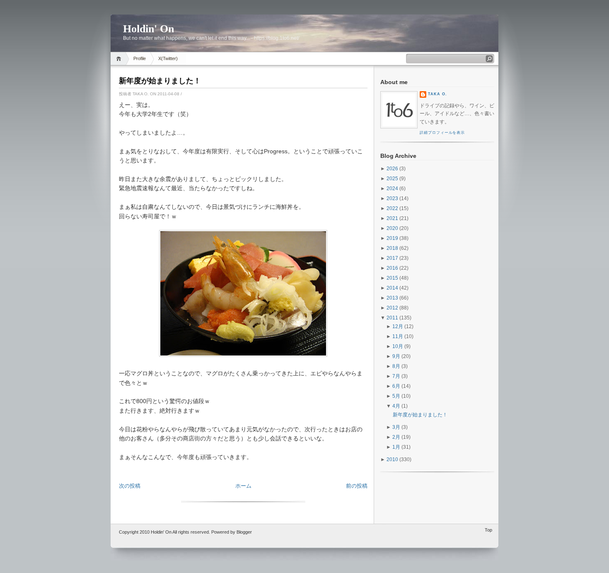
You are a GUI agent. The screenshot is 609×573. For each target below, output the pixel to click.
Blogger (244, 531)
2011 (392, 318)
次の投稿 (129, 486)
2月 (396, 437)
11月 (397, 336)
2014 (392, 288)
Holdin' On (148, 29)
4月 (396, 406)
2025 (392, 178)
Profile (139, 58)
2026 (392, 169)
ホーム (243, 486)
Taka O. (437, 94)
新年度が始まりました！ (160, 81)
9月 (396, 356)
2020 (392, 228)
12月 (397, 326)
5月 (396, 396)
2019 (392, 238)
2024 (392, 188)
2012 (392, 308)
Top (488, 529)
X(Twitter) (168, 58)
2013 (392, 298)
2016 (392, 268)
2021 (392, 218)
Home (120, 58)
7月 (396, 376)
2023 (392, 198)
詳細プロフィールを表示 (442, 133)
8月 (396, 366)
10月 (397, 346)
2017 (392, 258)
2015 (392, 278)
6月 (396, 386)
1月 (396, 447)
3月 (396, 427)
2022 (392, 208)
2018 (392, 248)
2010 (392, 459)
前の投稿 (356, 486)
